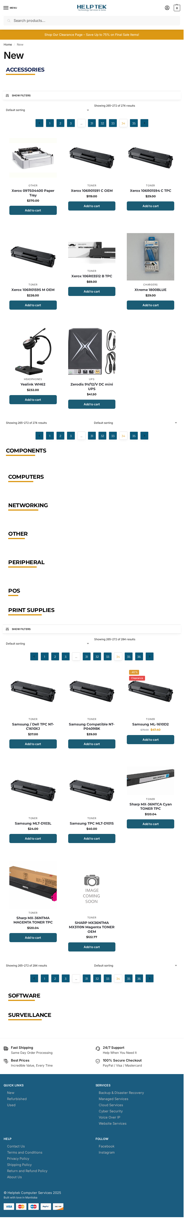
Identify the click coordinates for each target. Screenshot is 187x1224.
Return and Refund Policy (27, 1171)
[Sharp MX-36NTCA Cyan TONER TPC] (150, 781)
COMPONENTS (26, 450)
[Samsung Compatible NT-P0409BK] (92, 691)
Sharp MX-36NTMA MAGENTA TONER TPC (33, 920)
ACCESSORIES (25, 69)
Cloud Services (111, 1105)
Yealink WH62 (33, 384)
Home (8, 44)
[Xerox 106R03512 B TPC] (92, 250)
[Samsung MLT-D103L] (33, 790)
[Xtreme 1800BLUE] (150, 256)
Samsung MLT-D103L (33, 823)
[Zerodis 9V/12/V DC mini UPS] (92, 351)
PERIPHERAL (26, 562)
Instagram (107, 1152)
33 (112, 123)
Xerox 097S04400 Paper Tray (33, 192)
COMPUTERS (26, 476)
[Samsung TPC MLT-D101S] (92, 790)
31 (92, 123)
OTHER (18, 533)
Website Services (113, 1123)
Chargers (150, 284)
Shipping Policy (19, 1165)
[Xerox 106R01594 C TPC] (150, 158)
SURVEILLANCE (29, 1015)
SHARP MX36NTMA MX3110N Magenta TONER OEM (91, 927)
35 (133, 123)
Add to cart (33, 210)
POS (14, 590)
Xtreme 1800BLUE (150, 290)
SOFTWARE (24, 995)
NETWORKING (28, 505)
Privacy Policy (18, 1159)
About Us (14, 1177)
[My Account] (167, 8)
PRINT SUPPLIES (31, 610)
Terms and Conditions (24, 1152)
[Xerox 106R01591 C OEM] (92, 158)
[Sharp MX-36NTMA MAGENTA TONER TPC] (33, 885)
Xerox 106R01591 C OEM (92, 190)
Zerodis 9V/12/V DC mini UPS (91, 386)
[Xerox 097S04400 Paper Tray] (33, 158)
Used (11, 1105)
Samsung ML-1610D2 (150, 724)
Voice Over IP (109, 1117)
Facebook (106, 1146)
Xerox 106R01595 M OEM (33, 290)
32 (102, 123)
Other (33, 185)
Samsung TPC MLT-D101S (92, 823)
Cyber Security (111, 1111)
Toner (91, 185)
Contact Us (16, 1146)
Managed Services (113, 1099)
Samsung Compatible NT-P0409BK (91, 726)
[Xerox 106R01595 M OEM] (33, 256)
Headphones (33, 379)
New (10, 1093)
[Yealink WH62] (33, 351)
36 (139, 656)
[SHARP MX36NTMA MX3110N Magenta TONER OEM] (92, 887)
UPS (91, 379)
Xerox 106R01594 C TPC (150, 190)
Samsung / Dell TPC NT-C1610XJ (33, 726)
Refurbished (17, 1099)
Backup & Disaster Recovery (121, 1093)
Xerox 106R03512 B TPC (91, 276)
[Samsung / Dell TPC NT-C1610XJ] (33, 691)
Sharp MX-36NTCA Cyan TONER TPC (151, 806)
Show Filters (21, 95)
